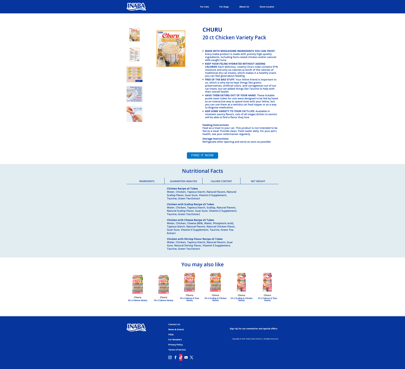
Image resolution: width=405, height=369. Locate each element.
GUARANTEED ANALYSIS (183, 181)
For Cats (204, 7)
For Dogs (224, 7)
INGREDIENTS (146, 181)
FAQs (171, 335)
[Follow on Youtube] (186, 357)
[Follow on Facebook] (175, 357)
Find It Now (202, 155)
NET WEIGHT (258, 181)
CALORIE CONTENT (221, 181)
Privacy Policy (175, 345)
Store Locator (267, 7)
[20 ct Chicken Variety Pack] (171, 76)
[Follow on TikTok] (180, 357)
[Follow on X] (191, 357)
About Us (244, 7)
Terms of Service (177, 350)
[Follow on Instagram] (170, 357)
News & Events (176, 330)
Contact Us (174, 325)
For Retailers (175, 340)
